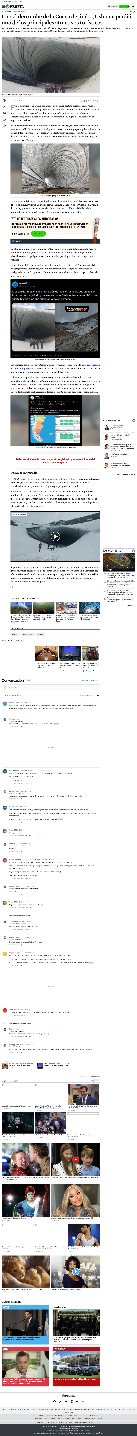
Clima (51, 1409)
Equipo (76, 1422)
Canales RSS (39, 1422)
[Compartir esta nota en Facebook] (4, 100)
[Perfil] (15, 1302)
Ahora (4, 1409)
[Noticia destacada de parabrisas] (76, 1349)
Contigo (52, 1419)
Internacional (43, 1409)
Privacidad (69, 1422)
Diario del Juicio (68, 1412)
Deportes (57, 1409)
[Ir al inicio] (14, 6)
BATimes (85, 1416)
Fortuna (61, 1416)
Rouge (75, 1416)
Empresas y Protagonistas (97, 1409)
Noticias (109, 1409)
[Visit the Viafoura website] (95, 1077)
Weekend (54, 1416)
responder (12, 711)
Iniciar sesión (85, 680)
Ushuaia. (30, 140)
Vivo (133, 1409)
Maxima (100, 1419)
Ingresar (114, 6)
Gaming (128, 1409)
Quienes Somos (49, 1422)
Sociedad (34, 1409)
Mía (80, 1416)
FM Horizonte (93, 1416)
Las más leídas (112, 550)
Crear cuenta (95, 680)
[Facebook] (54, 1401)
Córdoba (69, 1409)
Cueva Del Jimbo (27, 634)
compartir (87, 711)
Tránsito (99, 1422)
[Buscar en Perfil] (133, 2)
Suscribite (124, 6)
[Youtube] (66, 1402)
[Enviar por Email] (4, 120)
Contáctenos (60, 1422)
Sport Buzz (86, 1419)
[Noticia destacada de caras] (25, 1349)
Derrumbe (40, 634)
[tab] (12, 695)
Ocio (63, 1409)
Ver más (129, 606)
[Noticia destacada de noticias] (25, 1308)
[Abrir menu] (3, 6)
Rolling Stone (76, 1419)
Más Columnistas (125, 474)
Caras (116, 1409)
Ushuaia (14, 634)
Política (20, 1409)
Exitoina (121, 1409)
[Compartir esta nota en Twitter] (4, 107)
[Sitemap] (83, 1402)
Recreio (94, 1419)
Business (84, 1409)
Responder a (16, 721)
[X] (60, 1401)
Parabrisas (68, 1416)
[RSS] (77, 1402)
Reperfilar (76, 1409)
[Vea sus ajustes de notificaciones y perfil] (133, 6)
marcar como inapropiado (94, 712)
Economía (27, 1409)
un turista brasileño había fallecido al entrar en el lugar (48, 478)
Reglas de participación (86, 1422)
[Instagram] (72, 1401)
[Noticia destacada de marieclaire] (76, 1308)
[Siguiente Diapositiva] (98, 661)
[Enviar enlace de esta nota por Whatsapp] (4, 113)
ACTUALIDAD (6, 11)
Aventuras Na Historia (63, 1419)
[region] (51, 878)
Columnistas (112, 420)
